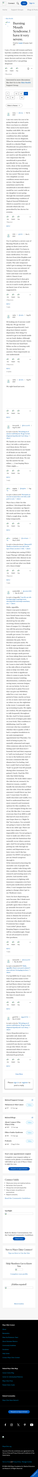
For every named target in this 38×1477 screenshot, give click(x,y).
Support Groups (17, 10)
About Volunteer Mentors (10, 1341)
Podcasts (8, 1141)
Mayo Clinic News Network (10, 1400)
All (32, 1100)
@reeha (21, 315)
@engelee (23, 488)
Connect (11, 3)
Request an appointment (19, 1169)
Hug (17, 70)
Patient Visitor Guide (8, 1385)
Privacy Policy (17, 1462)
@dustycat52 (26, 960)
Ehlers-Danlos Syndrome (14, 1132)
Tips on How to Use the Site (19, 1253)
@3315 (20, 234)
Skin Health (9, 18)
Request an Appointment (19, 1412)
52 (16, 93)
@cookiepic (24, 538)
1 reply (8, 307)
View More (19, 1074)
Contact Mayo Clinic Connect (11, 1357)
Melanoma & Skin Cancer (14, 1104)
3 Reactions (9, 364)
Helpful (11, 70)
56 (12, 97)
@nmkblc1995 (27, 591)
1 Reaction (9, 222)
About (4, 1329)
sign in (16, 1082)
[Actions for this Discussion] (31, 68)
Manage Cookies (27, 1462)
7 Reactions (8, 74)
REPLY (8, 226)
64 (22, 97)
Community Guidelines (9, 1345)
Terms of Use (6, 1462)
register (25, 1082)
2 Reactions (9, 300)
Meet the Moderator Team (10, 1337)
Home (4, 10)
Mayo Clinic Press (7, 1381)
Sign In (31, 3)
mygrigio (23, 43)
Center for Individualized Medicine (12, 1377)
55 (8, 97)
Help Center (6, 1353)
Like (6, 70)
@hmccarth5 (26, 425)
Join (24, 3)
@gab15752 (24, 1017)
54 (26, 93)
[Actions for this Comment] (30, 216)
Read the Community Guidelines (17, 1198)
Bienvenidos (19, 1304)
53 (21, 93)
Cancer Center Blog (8, 1373)
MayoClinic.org (6, 1446)
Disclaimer (5, 1349)
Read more (19, 1239)
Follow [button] (30, 1105)
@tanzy (21, 113)
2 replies (8, 371)
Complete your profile (19, 1274)
